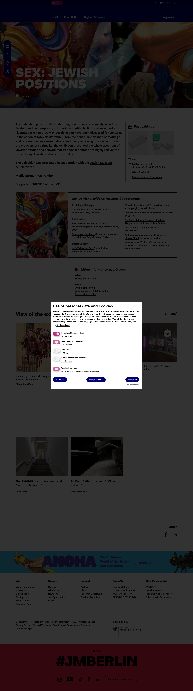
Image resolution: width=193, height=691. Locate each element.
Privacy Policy (126, 322)
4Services (66, 361)
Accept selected (96, 380)
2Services (66, 336)
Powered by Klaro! (133, 384)
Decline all (59, 380)
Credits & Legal (63, 325)
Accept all (132, 380)
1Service (65, 353)
